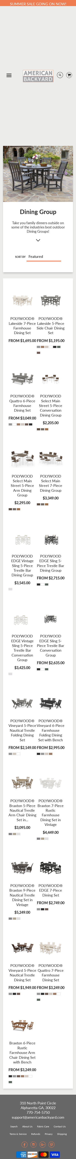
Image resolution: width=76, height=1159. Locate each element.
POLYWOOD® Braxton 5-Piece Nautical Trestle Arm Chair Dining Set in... (22, 810)
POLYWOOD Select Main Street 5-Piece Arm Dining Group (22, 485)
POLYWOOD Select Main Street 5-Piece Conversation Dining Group (50, 405)
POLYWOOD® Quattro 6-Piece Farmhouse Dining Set (22, 403)
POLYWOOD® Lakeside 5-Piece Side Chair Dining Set (50, 325)
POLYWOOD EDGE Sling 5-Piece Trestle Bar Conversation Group (50, 645)
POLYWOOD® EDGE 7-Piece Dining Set (51, 890)
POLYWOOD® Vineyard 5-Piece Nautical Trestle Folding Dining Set (22, 730)
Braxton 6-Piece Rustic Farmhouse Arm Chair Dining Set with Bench (22, 1052)
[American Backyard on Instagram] (33, 1146)
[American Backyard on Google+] (43, 1146)
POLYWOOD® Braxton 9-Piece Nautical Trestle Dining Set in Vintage (22, 895)
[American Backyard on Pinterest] (51, 1146)
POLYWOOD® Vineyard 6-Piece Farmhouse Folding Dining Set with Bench (50, 730)
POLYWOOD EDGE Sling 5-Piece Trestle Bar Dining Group (50, 563)
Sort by (20, 256)
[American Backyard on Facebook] (24, 1146)
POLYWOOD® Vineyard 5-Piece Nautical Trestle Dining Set (22, 972)
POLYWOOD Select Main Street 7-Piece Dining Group (50, 483)
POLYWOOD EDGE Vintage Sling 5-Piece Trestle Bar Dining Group (22, 565)
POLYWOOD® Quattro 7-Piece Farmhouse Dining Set (51, 972)
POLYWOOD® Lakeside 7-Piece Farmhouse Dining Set (22, 325)
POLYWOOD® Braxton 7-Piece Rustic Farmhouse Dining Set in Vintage (50, 812)
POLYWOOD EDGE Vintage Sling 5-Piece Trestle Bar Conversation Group (22, 648)
